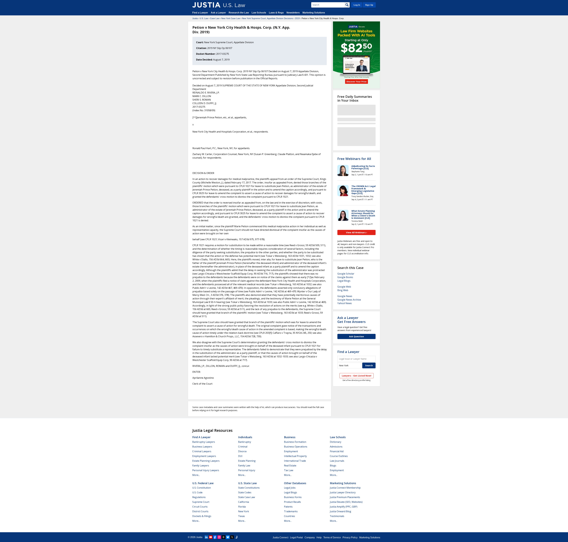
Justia (195, 18)
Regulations (199, 497)
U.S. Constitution (201, 487)
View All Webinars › (356, 232)
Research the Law (239, 12)
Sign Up (369, 5)
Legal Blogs (343, 280)
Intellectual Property (295, 456)
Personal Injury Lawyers (205, 470)
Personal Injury (246, 470)
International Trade (295, 460)
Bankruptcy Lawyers (203, 441)
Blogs (333, 465)
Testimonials (337, 516)
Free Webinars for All (354, 158)
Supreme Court (200, 502)
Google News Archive (349, 299)
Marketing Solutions (313, 12)
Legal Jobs (290, 487)
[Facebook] (215, 537)
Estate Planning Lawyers (206, 460)
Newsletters (293, 12)
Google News (344, 296)
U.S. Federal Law (203, 483)
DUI (240, 456)
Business (289, 437)
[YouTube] (210, 537)
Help (319, 537)
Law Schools (259, 12)
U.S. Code (197, 492)
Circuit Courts (200, 506)
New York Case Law (230, 18)
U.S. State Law (247, 483)
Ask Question (356, 336)
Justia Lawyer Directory (343, 492)
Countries (289, 516)
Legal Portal (296, 537)
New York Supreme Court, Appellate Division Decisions (267, 18)
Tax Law (288, 470)
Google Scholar (345, 273)
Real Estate (290, 465)
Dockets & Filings (201, 516)
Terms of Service (332, 537)
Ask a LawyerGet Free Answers (351, 319)
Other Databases (295, 483)
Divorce (242, 451)
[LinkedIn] (206, 537)
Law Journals (337, 460)
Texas (241, 516)
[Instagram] (219, 537)
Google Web (344, 286)
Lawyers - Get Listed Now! (356, 375)
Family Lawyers (200, 465)
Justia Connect (280, 537)
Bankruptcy (244, 441)
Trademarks (291, 511)
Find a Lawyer (200, 12)
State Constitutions (249, 487)
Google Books (345, 277)
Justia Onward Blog (340, 511)
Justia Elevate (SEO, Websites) (346, 502)
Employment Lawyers (204, 456)
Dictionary (335, 441)
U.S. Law (204, 18)
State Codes (244, 492)
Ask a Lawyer (218, 12)
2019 (297, 18)
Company (310, 537)
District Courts (200, 511)
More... (196, 475)
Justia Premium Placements (345, 497)
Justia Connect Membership (345, 487)
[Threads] (223, 537)
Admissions (336, 446)
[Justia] (206, 5)
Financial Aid (336, 451)
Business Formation (295, 441)
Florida (242, 506)
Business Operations (295, 446)
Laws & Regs (276, 12)
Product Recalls (292, 502)
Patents (288, 506)
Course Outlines (339, 456)
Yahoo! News (344, 303)
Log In (357, 5)
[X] (232, 537)
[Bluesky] (228, 537)
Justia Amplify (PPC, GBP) (343, 506)
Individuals (245, 437)
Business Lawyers (202, 446)
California (243, 502)
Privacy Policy (350, 537)
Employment (291, 451)
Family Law (244, 465)
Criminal (242, 446)
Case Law (214, 18)
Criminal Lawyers (201, 451)
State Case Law (246, 497)
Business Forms (293, 497)
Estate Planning (247, 460)
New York (243, 511)
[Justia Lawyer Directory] (236, 537)
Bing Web (342, 290)
